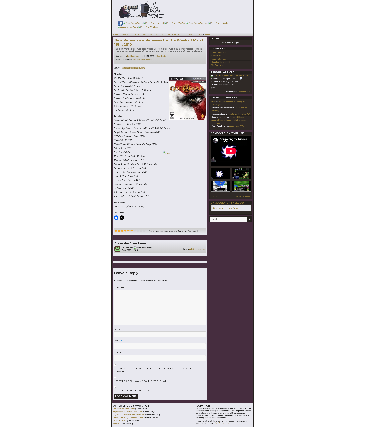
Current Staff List (218, 59)
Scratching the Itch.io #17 (239, 114)
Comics (199, 34)
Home (115, 34)
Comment (120, 287)
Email (118, 341)
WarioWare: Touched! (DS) (235, 76)
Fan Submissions (175, 34)
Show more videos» (243, 197)
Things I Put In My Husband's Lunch (128, 418)
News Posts (147, 34)
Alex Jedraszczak (222, 423)
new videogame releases (142, 59)
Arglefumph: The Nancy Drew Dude (127, 412)
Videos (207, 34)
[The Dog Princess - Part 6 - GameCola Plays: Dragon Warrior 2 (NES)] (241, 186)
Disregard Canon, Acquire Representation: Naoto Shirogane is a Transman (230, 120)
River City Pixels (120, 421)
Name (118, 329)
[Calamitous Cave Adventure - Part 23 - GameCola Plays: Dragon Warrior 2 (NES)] (220, 186)
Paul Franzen (132, 56)
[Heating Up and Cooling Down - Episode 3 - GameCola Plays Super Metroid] (241, 173)
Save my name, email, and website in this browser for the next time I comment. (154, 370)
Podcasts (188, 34)
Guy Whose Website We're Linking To (128, 415)
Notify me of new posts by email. (133, 390)
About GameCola (218, 53)
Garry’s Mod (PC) (236, 126)
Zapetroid (116, 424)
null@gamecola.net (197, 249)
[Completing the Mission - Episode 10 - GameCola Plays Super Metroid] (220, 173)
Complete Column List (220, 62)
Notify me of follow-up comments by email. (140, 381)
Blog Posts (160, 34)
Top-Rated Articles (219, 65)
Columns (135, 34)
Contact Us (216, 56)
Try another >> (245, 92)
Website (118, 353)
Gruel (213, 101)
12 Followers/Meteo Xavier (124, 409)
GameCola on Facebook (228, 203)
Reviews (125, 34)
